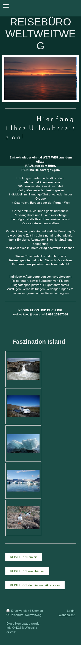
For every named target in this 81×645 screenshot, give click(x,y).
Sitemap (37, 610)
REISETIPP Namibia (24, 557)
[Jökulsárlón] (23, 443)
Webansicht (67, 615)
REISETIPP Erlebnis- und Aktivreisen (35, 585)
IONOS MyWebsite (24, 627)
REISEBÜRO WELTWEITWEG (40, 34)
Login (71, 610)
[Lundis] (23, 517)
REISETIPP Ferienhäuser (27, 571)
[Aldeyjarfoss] (23, 369)
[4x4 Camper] (23, 406)
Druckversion (20, 610)
